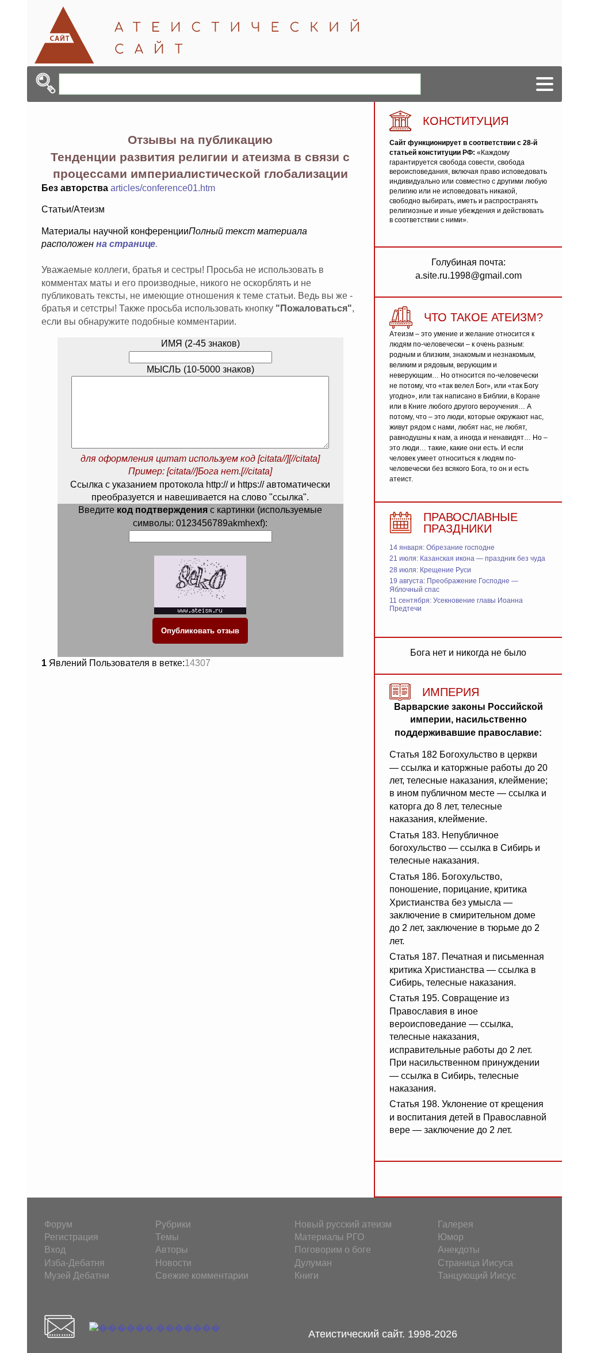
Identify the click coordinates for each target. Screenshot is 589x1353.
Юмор (451, 1237)
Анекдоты (459, 1250)
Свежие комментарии (201, 1275)
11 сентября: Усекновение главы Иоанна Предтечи (456, 604)
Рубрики (173, 1224)
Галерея (455, 1224)
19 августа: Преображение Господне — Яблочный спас (453, 585)
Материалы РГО (329, 1237)
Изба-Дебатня (74, 1263)
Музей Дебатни (76, 1275)
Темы (167, 1237)
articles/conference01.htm (162, 188)
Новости (173, 1263)
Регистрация (71, 1237)
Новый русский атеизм (343, 1224)
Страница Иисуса (475, 1263)
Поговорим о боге (332, 1250)
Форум (58, 1224)
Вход (55, 1250)
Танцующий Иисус (477, 1275)
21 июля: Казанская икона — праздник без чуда (467, 558)
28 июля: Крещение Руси (430, 570)
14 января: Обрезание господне (442, 548)
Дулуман (313, 1263)
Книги (306, 1275)
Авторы (171, 1250)
